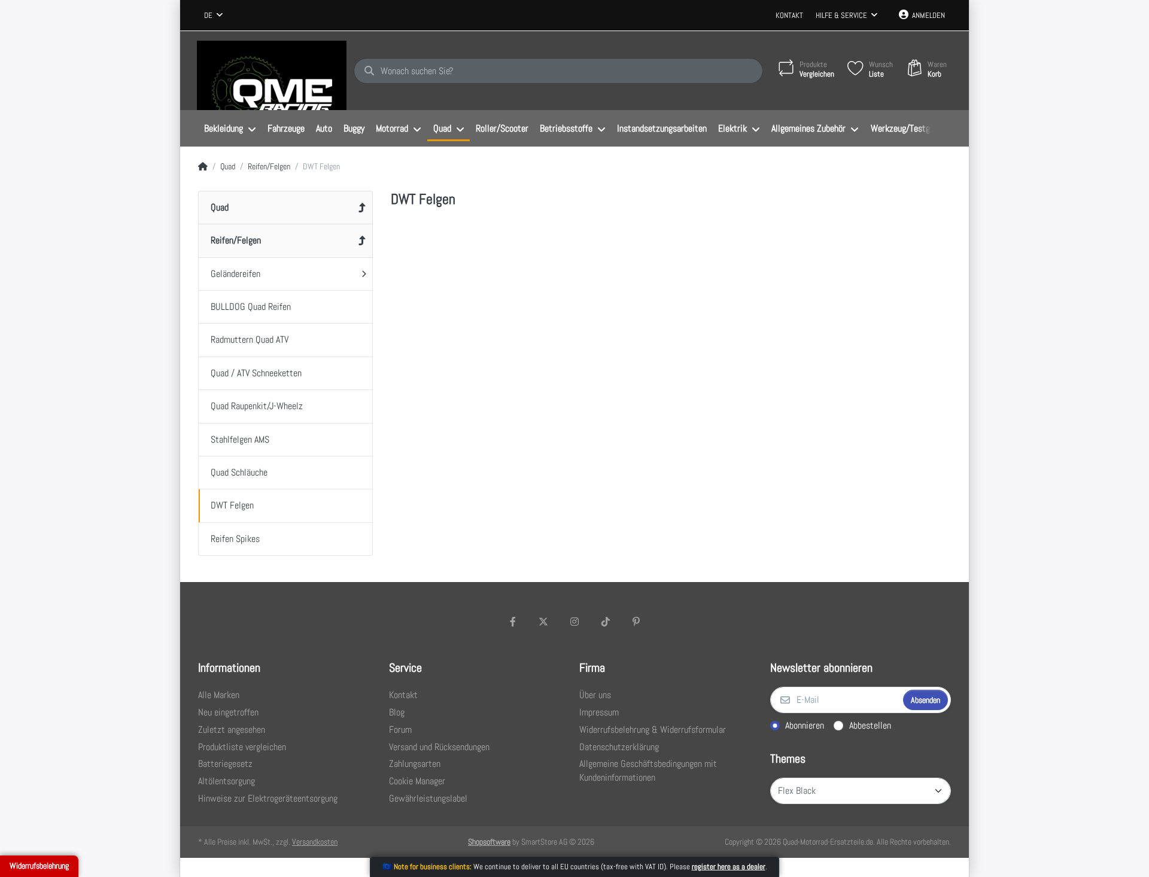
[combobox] (213, 15)
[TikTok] (605, 621)
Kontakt (789, 15)
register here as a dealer (728, 866)
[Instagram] (574, 621)
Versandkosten (315, 841)
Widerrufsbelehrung (39, 865)
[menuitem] (230, 128)
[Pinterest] (636, 621)
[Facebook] (513, 621)
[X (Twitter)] (544, 621)
